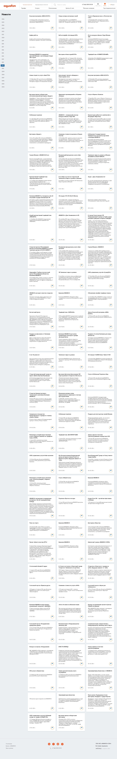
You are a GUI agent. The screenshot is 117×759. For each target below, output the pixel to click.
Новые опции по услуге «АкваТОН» (39, 75)
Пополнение (53, 8)
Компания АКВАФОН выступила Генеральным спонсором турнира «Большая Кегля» (68, 335)
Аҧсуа (112, 4)
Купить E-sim (70, 8)
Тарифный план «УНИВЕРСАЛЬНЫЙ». (98, 54)
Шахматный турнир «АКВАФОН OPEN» (99, 542)
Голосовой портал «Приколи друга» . (40, 585)
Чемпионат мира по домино (67, 355)
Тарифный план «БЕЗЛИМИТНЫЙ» (68, 435)
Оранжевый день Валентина (67, 695)
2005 (3, 84)
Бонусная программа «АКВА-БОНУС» (39, 16)
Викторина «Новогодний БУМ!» (68, 54)
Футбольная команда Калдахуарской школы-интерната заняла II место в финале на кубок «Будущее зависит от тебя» (70, 458)
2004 (3, 87)
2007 (3, 77)
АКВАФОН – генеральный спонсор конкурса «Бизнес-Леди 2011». (68, 116)
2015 (3, 53)
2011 (3, 65)
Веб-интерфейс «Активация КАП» (68, 35)
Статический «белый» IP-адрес (38, 566)
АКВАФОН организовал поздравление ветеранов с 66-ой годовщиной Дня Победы (40, 500)
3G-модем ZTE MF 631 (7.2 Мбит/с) (68, 196)
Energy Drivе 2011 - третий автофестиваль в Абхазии (100, 499)
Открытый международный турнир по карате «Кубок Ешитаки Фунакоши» (40, 375)
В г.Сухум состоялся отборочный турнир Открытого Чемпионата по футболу (70, 567)
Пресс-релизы (9, 748)
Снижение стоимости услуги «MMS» (69, 585)
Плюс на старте (33, 523)
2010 (3, 68)
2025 (3, 22)
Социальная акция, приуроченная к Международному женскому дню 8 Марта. (100, 624)
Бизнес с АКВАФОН (11, 746)
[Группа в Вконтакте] (49, 744)
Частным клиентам (27, 4)
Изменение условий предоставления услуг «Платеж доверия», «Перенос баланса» (40, 479)
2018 (3, 44)
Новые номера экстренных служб (68, 16)
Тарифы (23, 8)
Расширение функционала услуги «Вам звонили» (70, 248)
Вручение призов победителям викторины (68, 716)
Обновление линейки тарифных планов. (99, 293)
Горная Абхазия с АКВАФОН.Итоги (39, 155)
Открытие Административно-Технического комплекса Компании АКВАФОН (39, 395)
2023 (3, 28)
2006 (3, 80)
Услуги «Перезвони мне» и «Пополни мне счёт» (100, 17)
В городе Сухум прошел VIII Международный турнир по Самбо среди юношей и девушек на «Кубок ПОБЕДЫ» (100, 217)
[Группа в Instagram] (62, 744)
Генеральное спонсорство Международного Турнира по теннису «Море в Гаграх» (40, 416)
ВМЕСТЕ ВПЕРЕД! (63, 646)
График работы (33, 35)
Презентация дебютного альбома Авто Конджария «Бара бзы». (99, 116)
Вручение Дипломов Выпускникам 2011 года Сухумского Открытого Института (70, 375)
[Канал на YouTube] (58, 744)
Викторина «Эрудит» (35, 134)
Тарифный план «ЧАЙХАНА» (67, 312)
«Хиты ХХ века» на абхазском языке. (69, 604)
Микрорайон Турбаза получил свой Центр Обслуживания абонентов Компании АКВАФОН (39, 274)
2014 (3, 56)
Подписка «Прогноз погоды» (67, 498)
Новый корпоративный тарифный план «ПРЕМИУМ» (40, 216)
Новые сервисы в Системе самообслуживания (95, 647)
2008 (3, 74)
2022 (3, 31)
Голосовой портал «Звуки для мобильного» (97, 586)
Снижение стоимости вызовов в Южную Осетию (70, 135)
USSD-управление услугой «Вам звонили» (41, 455)
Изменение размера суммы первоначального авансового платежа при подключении (70, 395)
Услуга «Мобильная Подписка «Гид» (98, 374)
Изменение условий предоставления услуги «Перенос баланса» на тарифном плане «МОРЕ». (40, 436)
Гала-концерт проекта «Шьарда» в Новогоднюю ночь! (68, 76)
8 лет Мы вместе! (34, 355)
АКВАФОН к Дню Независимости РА (69, 215)
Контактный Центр (34, 312)
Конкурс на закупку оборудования (39, 646)
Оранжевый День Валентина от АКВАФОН (100, 671)
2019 (3, 40)
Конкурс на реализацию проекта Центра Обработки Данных (99, 605)
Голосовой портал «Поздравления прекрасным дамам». (39, 624)
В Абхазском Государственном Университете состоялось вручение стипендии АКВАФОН (98, 136)
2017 (3, 47)
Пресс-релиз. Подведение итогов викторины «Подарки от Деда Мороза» (99, 696)
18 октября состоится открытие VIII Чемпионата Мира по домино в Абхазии (70, 177)
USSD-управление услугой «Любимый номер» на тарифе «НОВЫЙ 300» (40, 716)
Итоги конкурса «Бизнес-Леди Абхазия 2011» (99, 36)
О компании (9, 743)
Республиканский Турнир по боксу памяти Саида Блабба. (100, 456)
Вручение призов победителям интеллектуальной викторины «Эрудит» (41, 95)
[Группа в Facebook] (53, 744)
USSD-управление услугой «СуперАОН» (99, 272)
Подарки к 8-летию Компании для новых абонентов (99, 334)
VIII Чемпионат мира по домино (68, 272)
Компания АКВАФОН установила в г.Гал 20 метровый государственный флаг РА (41, 197)
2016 (3, 50)
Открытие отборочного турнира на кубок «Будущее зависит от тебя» (98, 567)
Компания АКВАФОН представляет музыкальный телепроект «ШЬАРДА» (39, 605)
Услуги (37, 8)
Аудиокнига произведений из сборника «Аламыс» (70, 95)
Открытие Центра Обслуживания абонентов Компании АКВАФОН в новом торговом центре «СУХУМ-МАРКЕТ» (41, 249)
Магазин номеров (88, 8)
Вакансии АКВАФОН (64, 293)
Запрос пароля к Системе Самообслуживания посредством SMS (99, 435)
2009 (3, 71)
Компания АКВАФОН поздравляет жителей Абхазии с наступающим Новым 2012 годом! (41, 56)
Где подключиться (109, 8)
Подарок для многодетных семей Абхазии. (100, 414)
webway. (103, 748)
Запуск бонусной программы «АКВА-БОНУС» (98, 313)
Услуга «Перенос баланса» (95, 94)
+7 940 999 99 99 (87, 4)
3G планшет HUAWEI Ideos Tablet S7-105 (99, 355)
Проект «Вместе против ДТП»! (38, 542)
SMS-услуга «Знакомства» (36, 671)
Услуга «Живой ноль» (65, 477)
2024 (3, 25)
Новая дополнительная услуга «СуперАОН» (67, 671)
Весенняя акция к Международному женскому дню (69, 624)
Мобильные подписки (35, 115)
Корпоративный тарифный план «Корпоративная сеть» (38, 177)
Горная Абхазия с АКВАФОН (96, 247)
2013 (3, 59)
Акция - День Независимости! (96, 177)
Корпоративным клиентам (41, 4)
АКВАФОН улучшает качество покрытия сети (41, 294)
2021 (3, 34)
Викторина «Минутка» (94, 523)
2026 (3, 19)
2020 (3, 37)
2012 (3, 62)
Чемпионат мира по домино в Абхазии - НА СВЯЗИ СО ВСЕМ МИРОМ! (99, 156)
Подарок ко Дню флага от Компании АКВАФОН (39, 334)
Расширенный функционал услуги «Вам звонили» (70, 156)
